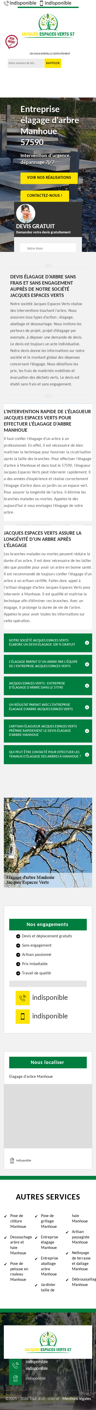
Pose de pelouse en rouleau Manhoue (19, 1272)
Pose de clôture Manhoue (18, 1221)
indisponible (23, 3)
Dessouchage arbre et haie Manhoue (20, 1245)
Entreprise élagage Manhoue (49, 1242)
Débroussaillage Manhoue (82, 1282)
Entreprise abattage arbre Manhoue (49, 1266)
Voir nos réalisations (49, 178)
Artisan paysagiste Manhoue (80, 1237)
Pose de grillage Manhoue (49, 1221)
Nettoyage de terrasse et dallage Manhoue (81, 1261)
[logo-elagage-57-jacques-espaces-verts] (48, 25)
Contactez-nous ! (44, 196)
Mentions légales (76, 1399)
